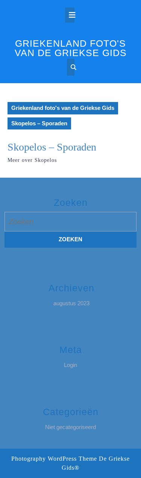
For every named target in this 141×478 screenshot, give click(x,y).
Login (70, 365)
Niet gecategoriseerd (70, 427)
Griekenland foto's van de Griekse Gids (71, 48)
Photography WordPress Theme (54, 458)
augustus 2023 (71, 303)
